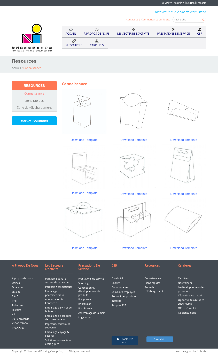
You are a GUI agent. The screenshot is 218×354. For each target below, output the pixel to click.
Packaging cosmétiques (58, 286)
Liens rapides (34, 100)
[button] (125, 340)
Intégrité (116, 300)
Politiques (18, 305)
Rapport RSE (119, 305)
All (13, 314)
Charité (116, 282)
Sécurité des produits (124, 296)
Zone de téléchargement (34, 107)
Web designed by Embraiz (191, 351)
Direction (17, 287)
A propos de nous (22, 278)
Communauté (120, 287)
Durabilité (117, 278)
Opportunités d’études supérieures (191, 301)
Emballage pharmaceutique (54, 292)
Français (201, 3)
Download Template (84, 139)
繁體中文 (179, 3)
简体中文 (167, 3)
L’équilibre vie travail (190, 295)
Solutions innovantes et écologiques (59, 341)
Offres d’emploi (187, 308)
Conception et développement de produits (89, 291)
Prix (14, 300)
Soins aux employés (123, 292)
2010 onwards (20, 318)
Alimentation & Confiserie (54, 301)
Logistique (84, 317)
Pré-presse (84, 299)
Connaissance (34, 93)
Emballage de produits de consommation (58, 317)
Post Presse (85, 308)
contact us (132, 19)
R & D (15, 296)
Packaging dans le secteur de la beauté (57, 280)
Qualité (16, 292)
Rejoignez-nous (187, 312)
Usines (16, 282)
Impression (84, 303)
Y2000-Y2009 (20, 323)
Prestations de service (91, 278)
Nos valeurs (185, 282)
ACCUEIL (71, 33)
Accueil (16, 68)
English (190, 3)
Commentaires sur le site (155, 19)
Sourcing (83, 283)
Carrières (183, 278)
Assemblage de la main (91, 312)
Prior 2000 (18, 327)
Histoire (16, 309)
